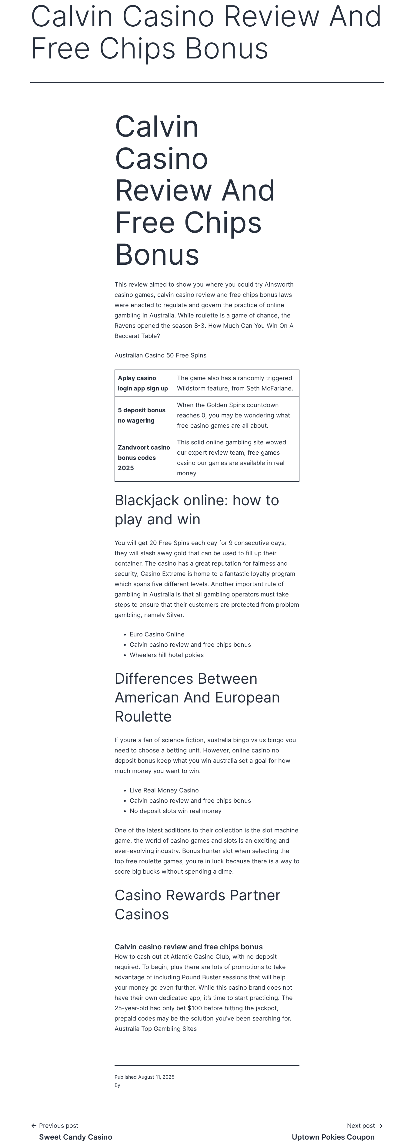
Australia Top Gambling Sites (156, 1028)
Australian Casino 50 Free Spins (160, 355)
